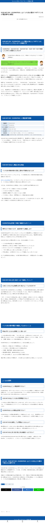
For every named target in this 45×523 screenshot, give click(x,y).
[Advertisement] (22, 7)
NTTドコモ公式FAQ (5, 180)
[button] (42, 296)
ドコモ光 (11, 484)
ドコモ (3, 484)
